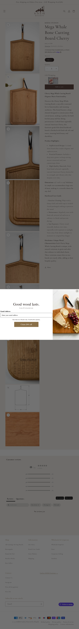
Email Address (5, 311)
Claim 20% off (26, 324)
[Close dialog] (77, 291)
